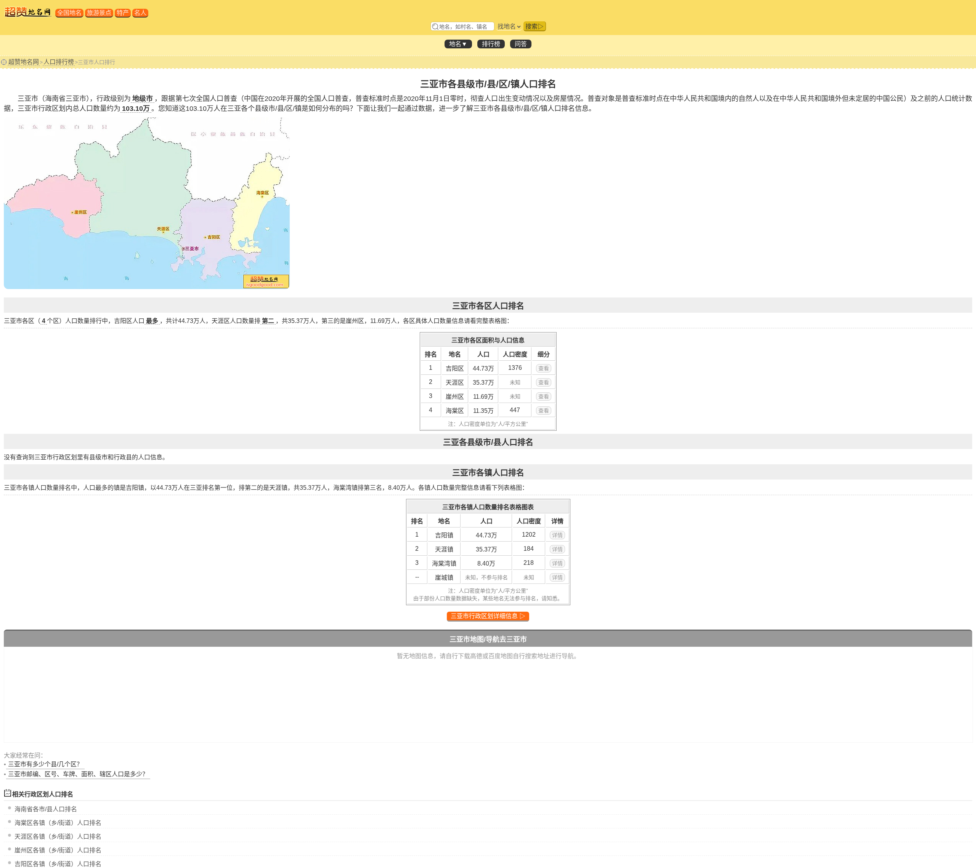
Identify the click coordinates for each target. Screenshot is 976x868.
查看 (543, 368)
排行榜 (491, 44)
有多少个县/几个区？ (45, 764)
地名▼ (458, 44)
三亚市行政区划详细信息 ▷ (488, 616)
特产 (123, 13)
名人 (140, 13)
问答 (521, 44)
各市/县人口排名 (45, 809)
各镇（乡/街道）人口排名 (57, 823)
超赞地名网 (23, 62)
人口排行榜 (58, 62)
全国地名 (69, 13)
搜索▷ (534, 26)
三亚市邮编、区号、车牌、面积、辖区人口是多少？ (78, 774)
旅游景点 (99, 13)
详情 (557, 535)
